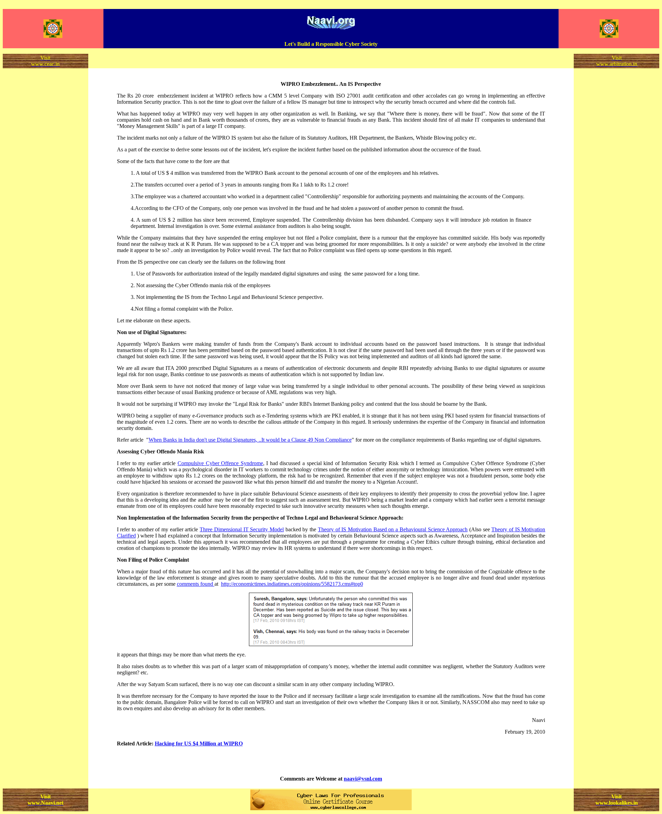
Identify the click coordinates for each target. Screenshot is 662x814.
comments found (195, 584)
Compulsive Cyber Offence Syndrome (220, 463)
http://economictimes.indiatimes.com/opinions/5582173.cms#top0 (292, 584)
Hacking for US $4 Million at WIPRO (199, 743)
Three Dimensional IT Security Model (242, 529)
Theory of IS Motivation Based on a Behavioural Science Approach (393, 529)
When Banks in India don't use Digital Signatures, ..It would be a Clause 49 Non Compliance (250, 440)
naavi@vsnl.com (363, 779)
